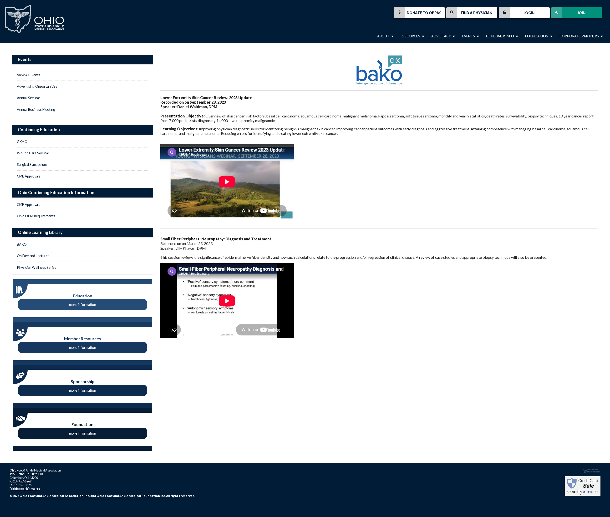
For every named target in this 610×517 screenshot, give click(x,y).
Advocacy (441, 36)
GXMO (22, 142)
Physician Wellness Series (36, 267)
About (383, 36)
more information (82, 305)
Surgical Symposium (32, 164)
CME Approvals (28, 176)
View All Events (28, 75)
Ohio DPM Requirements (36, 216)
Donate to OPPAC (424, 13)
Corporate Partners (579, 36)
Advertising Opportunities (37, 86)
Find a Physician (476, 13)
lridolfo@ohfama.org (26, 489)
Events (469, 36)
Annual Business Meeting (36, 109)
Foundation (537, 36)
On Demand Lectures (33, 256)
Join (581, 13)
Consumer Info (500, 36)
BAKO (22, 244)
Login (529, 13)
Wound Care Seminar (33, 153)
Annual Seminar (28, 98)
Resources (411, 36)
